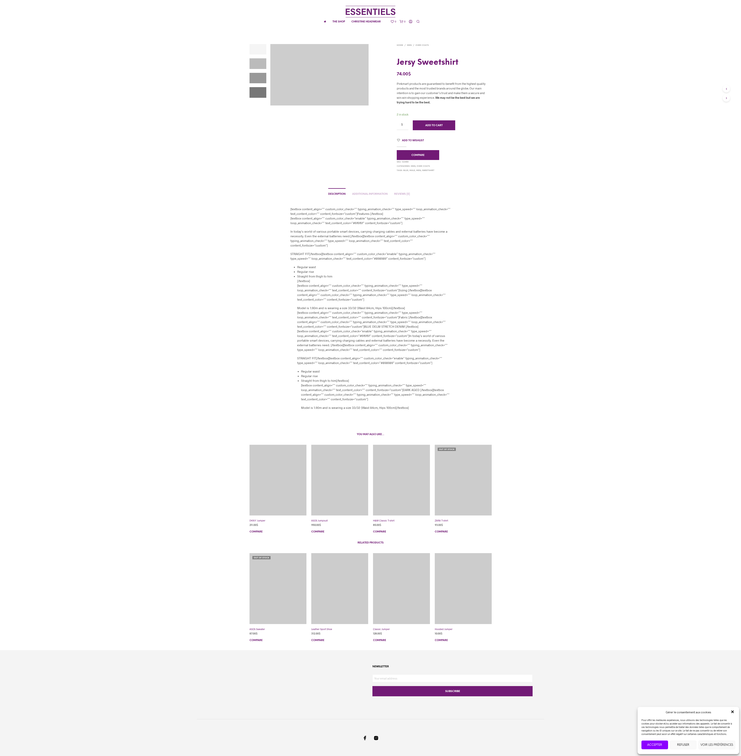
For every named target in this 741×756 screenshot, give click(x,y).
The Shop (338, 21)
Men (409, 45)
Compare (418, 155)
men (418, 170)
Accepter (654, 745)
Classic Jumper (381, 629)
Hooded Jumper (444, 629)
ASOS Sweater (257, 629)
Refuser (683, 745)
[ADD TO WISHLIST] (281, 510)
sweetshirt (428, 170)
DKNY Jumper (257, 520)
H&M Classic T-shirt (383, 520)
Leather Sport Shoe (321, 629)
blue (405, 170)
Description (337, 194)
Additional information (370, 194)
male (412, 170)
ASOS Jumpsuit (319, 520)
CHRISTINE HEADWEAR (366, 21)
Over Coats (422, 45)
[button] (733, 712)
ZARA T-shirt (441, 520)
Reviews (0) (402, 194)
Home (400, 45)
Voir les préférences (716, 745)
